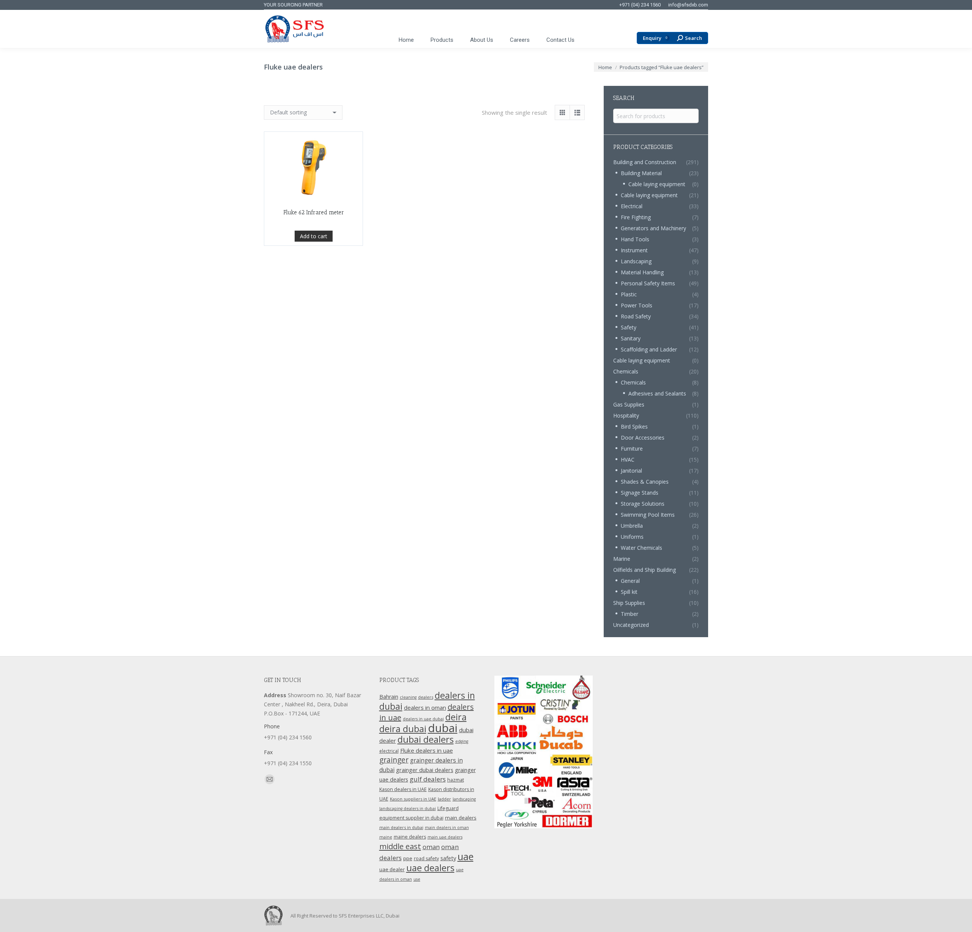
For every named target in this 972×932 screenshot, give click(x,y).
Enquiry (655, 38)
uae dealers (430, 868)
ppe (407, 858)
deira (456, 717)
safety (448, 858)
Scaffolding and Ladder (649, 349)
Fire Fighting (636, 217)
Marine (621, 558)
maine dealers (410, 837)
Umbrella (632, 525)
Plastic (629, 294)
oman (431, 846)
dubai (443, 728)
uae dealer (392, 869)
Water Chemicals (641, 547)
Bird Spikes (634, 426)
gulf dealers (428, 779)
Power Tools (636, 305)
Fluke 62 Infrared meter (313, 212)
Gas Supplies (628, 404)
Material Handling (642, 272)
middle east (400, 846)
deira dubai (402, 729)
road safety (426, 858)
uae (465, 856)
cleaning (408, 697)
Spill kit (629, 591)
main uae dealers (445, 837)
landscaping (464, 799)
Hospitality (626, 415)
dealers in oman (425, 707)
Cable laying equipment (656, 184)
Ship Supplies (629, 602)
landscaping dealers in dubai (407, 808)
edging (461, 741)
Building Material (641, 173)
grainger (394, 760)
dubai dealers (426, 739)
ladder (444, 799)
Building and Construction (644, 162)
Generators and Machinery (653, 228)
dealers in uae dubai (423, 719)
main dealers (461, 817)
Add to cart (313, 236)
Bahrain (388, 696)
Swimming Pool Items (648, 514)
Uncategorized (631, 624)
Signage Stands (639, 492)
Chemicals (625, 371)
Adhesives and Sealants (657, 393)
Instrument (634, 250)
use (416, 879)
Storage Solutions (642, 503)
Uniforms (632, 536)
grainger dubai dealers (424, 770)
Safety (628, 327)
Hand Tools (635, 239)
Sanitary (631, 338)
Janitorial (631, 470)
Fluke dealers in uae (426, 750)
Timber (629, 613)
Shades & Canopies (645, 481)
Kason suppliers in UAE (413, 799)
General (630, 580)
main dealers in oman (447, 827)
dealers (425, 697)
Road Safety (636, 316)
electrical (389, 751)
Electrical (631, 206)
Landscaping (636, 261)
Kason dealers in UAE (403, 789)
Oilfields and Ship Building (644, 569)
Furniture (632, 448)
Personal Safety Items (648, 283)
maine (385, 837)
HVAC (627, 459)
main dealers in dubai (401, 827)
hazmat (455, 780)
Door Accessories (642, 437)
